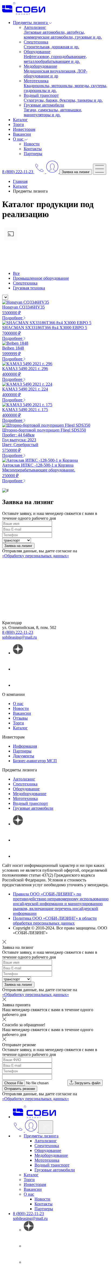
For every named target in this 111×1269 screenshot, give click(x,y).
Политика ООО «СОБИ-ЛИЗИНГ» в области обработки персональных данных (55, 920)
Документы (23, 756)
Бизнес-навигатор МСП (35, 760)
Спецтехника (25, 283)
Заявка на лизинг (76, 172)
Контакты (33, 148)
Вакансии (22, 134)
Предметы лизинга (41, 1136)
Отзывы (20, 718)
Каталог (20, 119)
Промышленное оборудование (41, 278)
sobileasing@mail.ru (19, 637)
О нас (18, 703)
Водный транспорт (30, 803)
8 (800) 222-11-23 (17, 632)
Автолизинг (24, 779)
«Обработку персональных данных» (35, 555)
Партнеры (33, 153)
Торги (18, 124)
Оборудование (26, 788)
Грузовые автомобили (33, 808)
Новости (32, 144)
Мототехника (25, 798)
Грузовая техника (29, 288)
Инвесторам (24, 129)
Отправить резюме (19, 1089)
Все (16, 273)
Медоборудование (29, 793)
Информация (25, 746)
